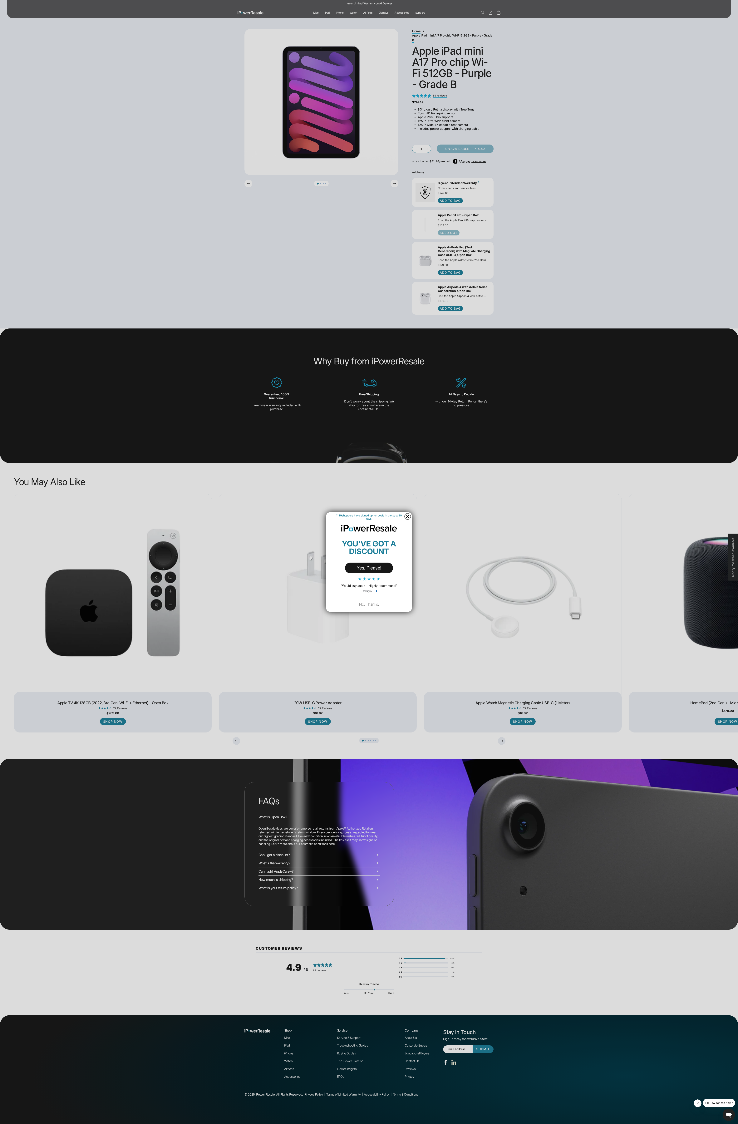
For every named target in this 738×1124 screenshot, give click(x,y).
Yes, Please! (369, 568)
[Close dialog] (408, 516)
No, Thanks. (369, 604)
